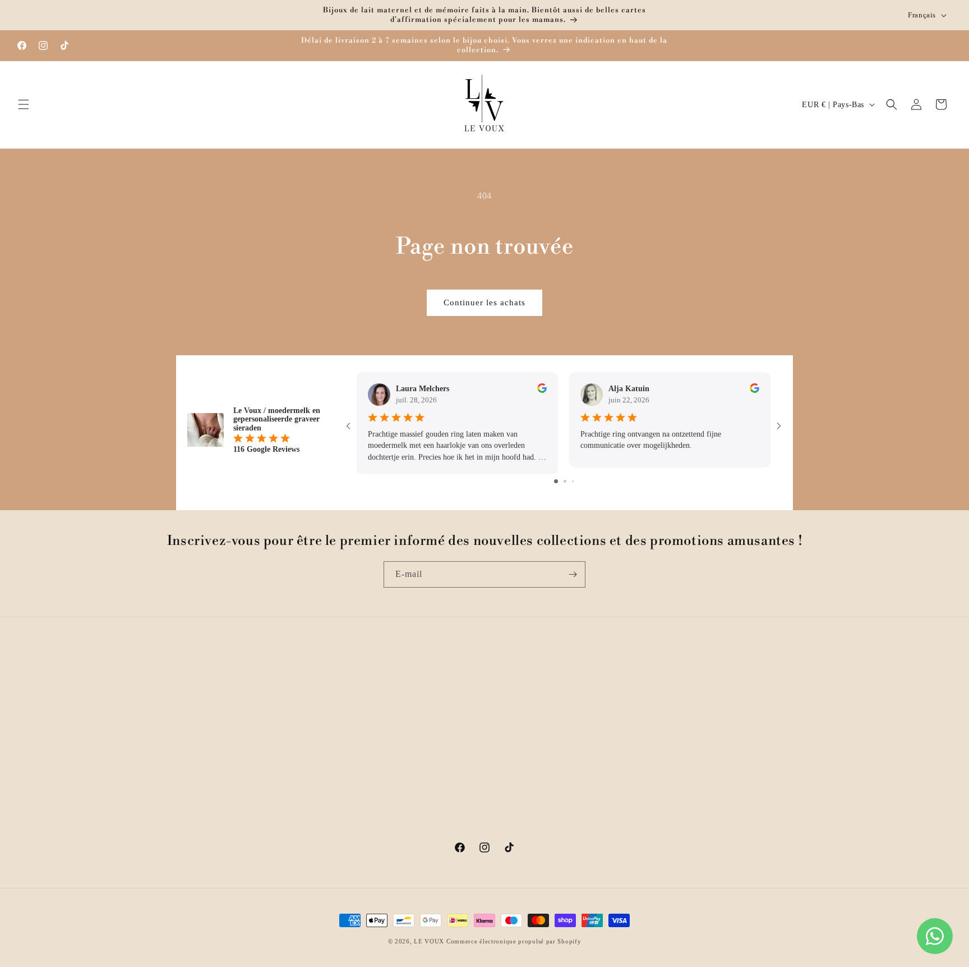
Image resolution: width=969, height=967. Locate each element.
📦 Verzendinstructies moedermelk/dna (658, 810)
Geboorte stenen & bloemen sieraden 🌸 (660, 731)
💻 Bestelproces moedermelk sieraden (656, 830)
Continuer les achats (484, 302)
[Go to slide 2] (565, 480)
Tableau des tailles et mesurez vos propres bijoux (468, 752)
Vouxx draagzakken (624, 752)
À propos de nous (413, 692)
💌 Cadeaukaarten (621, 791)
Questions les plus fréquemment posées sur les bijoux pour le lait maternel (269, 759)
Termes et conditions (212, 819)
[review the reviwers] (542, 390)
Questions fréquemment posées (229, 731)
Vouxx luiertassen (621, 771)
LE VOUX (429, 941)
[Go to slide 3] (573, 481)
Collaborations (408, 712)
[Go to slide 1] (556, 481)
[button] (23, 104)
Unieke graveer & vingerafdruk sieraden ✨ (667, 712)
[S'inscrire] (572, 574)
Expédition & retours (213, 712)
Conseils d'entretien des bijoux (436, 771)
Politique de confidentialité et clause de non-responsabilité (254, 792)
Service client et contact (218, 692)
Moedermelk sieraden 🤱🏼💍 (638, 692)
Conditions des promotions (429, 731)
